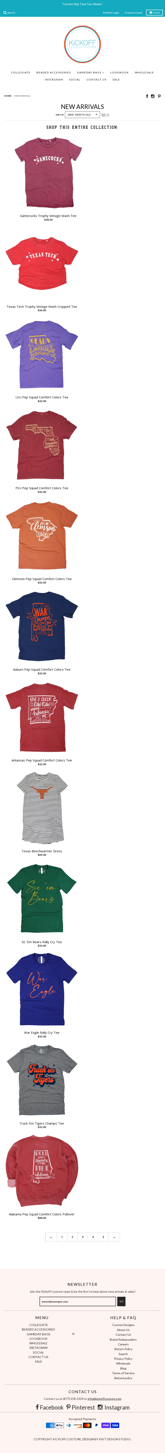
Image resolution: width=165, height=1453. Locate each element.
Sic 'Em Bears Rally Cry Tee (42, 942)
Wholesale (123, 1363)
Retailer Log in (111, 12)
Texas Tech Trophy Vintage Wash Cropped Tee (41, 307)
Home (7, 95)
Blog (123, 1368)
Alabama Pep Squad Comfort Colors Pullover (42, 1214)
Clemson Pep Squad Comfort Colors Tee (42, 579)
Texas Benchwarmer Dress (41, 851)
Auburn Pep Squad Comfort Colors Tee (41, 669)
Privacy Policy (123, 1358)
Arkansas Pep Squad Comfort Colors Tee (42, 760)
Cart (156, 12)
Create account (133, 12)
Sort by (60, 115)
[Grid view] (103, 115)
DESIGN (88, 1439)
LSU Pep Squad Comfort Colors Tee (41, 397)
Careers (123, 1344)
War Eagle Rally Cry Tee (42, 1033)
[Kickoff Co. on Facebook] (147, 96)
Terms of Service (123, 1373)
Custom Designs (123, 1325)
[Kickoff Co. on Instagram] (153, 96)
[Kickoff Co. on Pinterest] (159, 96)
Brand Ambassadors (123, 1339)
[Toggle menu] (73, 1334)
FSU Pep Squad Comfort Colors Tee (41, 488)
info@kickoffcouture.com (104, 1398)
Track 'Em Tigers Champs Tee (42, 1123)
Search (123, 1354)
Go (121, 1301)
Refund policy (123, 1378)
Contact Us (123, 1334)
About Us (123, 1330)
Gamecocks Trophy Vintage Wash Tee (48, 216)
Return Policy (123, 1349)
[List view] (107, 115)
